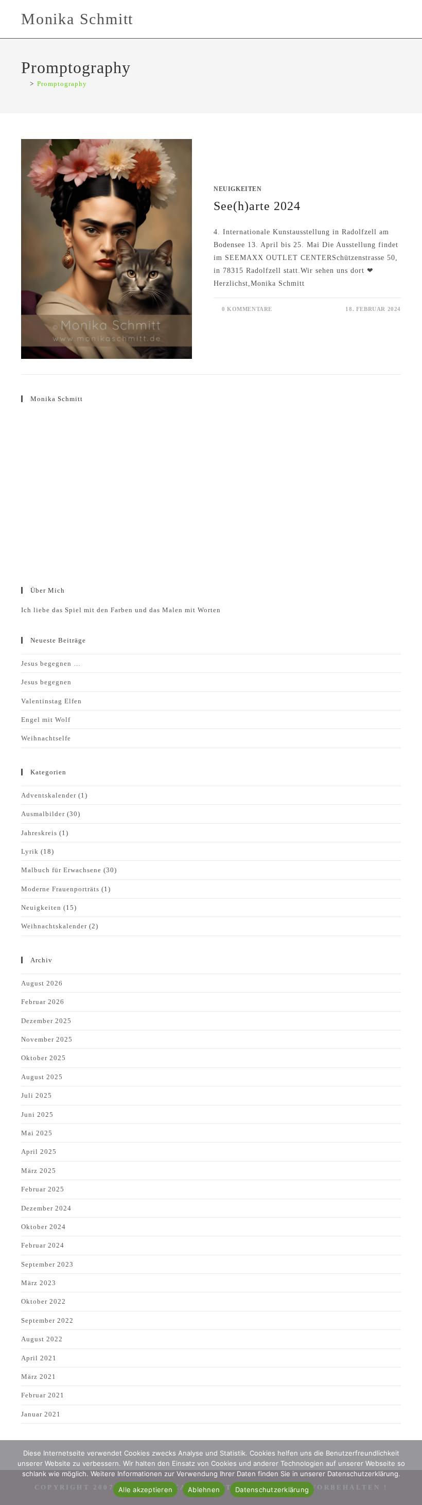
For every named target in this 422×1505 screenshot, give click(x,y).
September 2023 (47, 1264)
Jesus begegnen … (51, 663)
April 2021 (39, 1358)
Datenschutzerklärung (272, 1489)
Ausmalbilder (43, 814)
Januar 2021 (41, 1414)
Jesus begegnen (46, 682)
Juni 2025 (37, 1114)
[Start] (24, 84)
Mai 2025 (36, 1133)
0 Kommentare (247, 309)
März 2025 (38, 1170)
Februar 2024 (42, 1245)
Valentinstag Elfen (51, 701)
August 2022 (42, 1339)
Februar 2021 (42, 1395)
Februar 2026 (42, 1002)
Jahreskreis (39, 833)
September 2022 (47, 1320)
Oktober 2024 (43, 1227)
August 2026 (42, 983)
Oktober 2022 (43, 1301)
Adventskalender (48, 795)
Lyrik (30, 851)
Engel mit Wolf (46, 719)
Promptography (62, 84)
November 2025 (47, 1039)
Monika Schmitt (77, 18)
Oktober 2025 (43, 1058)
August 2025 (42, 1077)
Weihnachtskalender (54, 926)
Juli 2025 (36, 1095)
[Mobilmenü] (398, 19)
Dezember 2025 (46, 1021)
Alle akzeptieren (145, 1489)
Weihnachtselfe (46, 738)
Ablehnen (204, 1489)
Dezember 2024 (46, 1208)
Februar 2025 (42, 1189)
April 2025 (39, 1151)
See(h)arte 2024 (257, 206)
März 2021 (38, 1376)
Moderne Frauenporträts (60, 889)
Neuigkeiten (238, 189)
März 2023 (38, 1283)
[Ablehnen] (409, 1472)
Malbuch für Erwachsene (61, 870)
